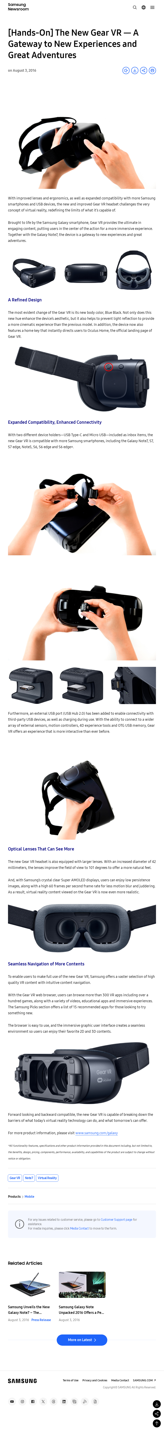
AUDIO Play (126, 70)
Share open (143, 70)
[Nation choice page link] (143, 7)
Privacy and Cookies (94, 1380)
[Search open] (134, 7)
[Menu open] (152, 7)
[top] (157, 1423)
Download (134, 70)
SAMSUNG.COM (143, 1380)
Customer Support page (116, 1220)
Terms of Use (70, 1380)
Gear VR (15, 1178)
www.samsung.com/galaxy (96, 1133)
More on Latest (80, 1340)
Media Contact (79, 1228)
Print (152, 70)
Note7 (29, 1178)
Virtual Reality (47, 1178)
